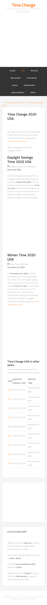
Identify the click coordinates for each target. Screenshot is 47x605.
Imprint (25, 599)
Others (33, 92)
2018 (9, 408)
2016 (9, 390)
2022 (9, 445)
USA (22, 70)
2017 (9, 399)
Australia (34, 70)
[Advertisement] (23, 42)
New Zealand (15, 78)
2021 (9, 436)
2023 (9, 454)
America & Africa (17, 92)
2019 (9, 417)
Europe (15, 85)
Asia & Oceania (29, 85)
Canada (12, 70)
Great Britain (32, 78)
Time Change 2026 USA (17, 141)
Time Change (23, 5)
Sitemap (33, 599)
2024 (9, 463)
